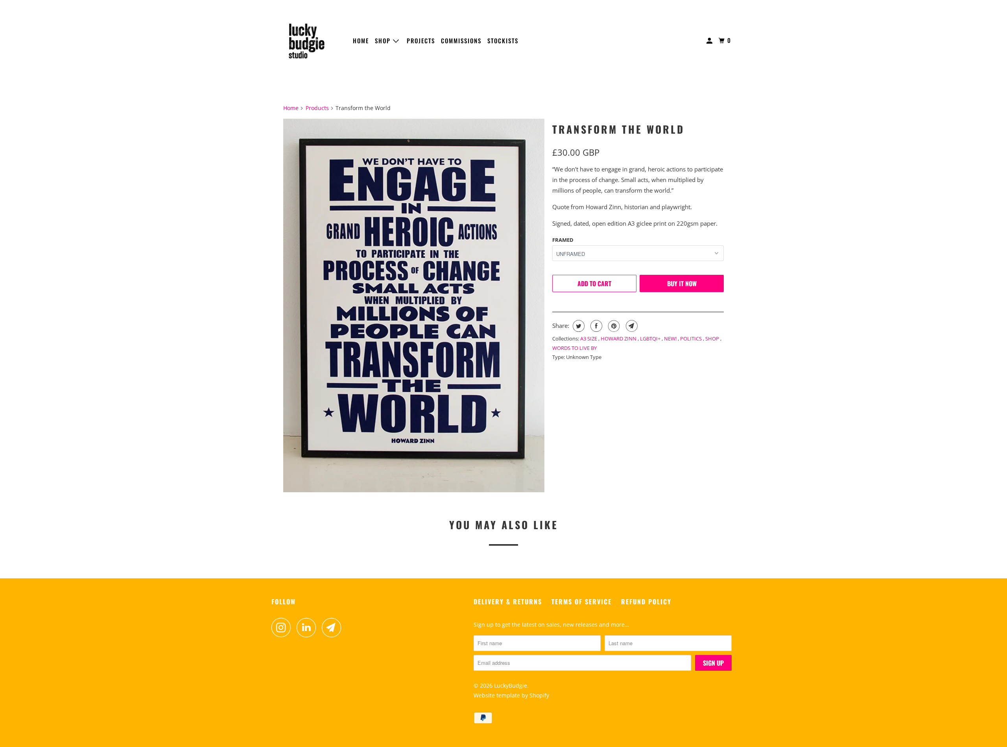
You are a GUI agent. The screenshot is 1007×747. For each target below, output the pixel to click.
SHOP (384, 40)
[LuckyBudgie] (306, 41)
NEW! (671, 338)
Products (317, 108)
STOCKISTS (502, 40)
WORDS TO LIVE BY (574, 347)
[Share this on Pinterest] (613, 326)
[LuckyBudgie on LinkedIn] (308, 627)
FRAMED (563, 239)
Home (291, 108)
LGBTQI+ (651, 338)
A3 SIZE (589, 338)
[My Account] (710, 41)
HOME (361, 40)
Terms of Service (581, 601)
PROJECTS (421, 40)
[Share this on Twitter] (578, 326)
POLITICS (691, 338)
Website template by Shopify (511, 695)
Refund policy (646, 601)
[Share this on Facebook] (595, 326)
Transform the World (618, 129)
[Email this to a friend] (631, 326)
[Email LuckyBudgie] (333, 627)
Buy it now (682, 283)
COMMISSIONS (461, 40)
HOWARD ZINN (619, 338)
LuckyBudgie (510, 685)
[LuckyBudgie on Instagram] (283, 627)
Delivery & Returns (508, 601)
